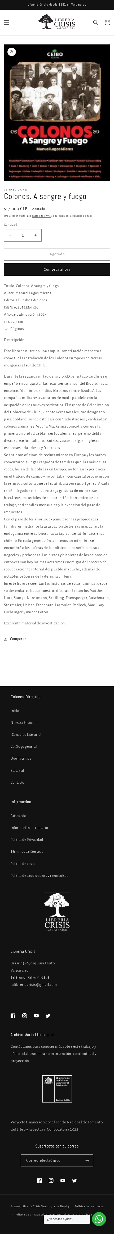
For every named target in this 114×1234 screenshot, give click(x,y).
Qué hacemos (21, 758)
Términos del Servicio (27, 852)
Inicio (15, 711)
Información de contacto (29, 828)
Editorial (17, 771)
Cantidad (10, 224)
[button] (6, 22)
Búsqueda (18, 816)
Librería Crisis (31, 1206)
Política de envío (23, 864)
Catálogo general (24, 746)
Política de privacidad (29, 1214)
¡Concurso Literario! (26, 735)
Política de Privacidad (27, 840)
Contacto (17, 782)
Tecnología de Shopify (55, 1206)
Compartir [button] (18, 639)
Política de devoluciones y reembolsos (39, 876)
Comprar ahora (57, 269)
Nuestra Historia (24, 723)
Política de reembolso (89, 1206)
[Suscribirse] (87, 1160)
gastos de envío (41, 216)
